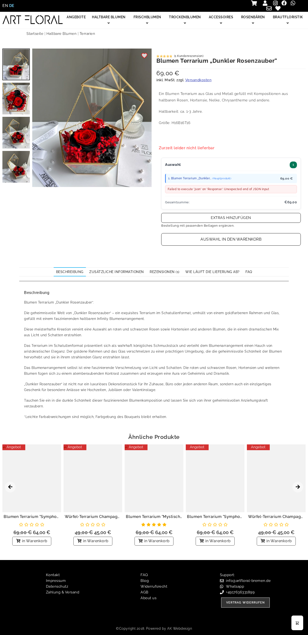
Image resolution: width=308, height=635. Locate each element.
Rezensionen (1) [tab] (165, 272)
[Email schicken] (270, 8)
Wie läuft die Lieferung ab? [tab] (212, 272)
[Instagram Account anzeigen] (276, 3)
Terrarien (87, 33)
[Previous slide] (10, 487)
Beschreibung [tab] (69, 272)
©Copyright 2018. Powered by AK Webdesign (154, 628)
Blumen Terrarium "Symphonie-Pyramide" (32, 516)
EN (5, 5)
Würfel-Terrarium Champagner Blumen (93, 516)
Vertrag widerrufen (245, 602)
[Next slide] (297, 487)
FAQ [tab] (248, 272)
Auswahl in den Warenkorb (231, 239)
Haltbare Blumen (61, 33)
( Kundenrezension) (189, 56)
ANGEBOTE (76, 17)
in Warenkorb (34, 541)
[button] (144, 56)
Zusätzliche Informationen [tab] (116, 272)
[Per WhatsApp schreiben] (294, 3)
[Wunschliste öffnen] (279, 8)
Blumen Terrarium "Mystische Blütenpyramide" (154, 516)
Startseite (34, 33)
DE (11, 5)
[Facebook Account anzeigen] (285, 3)
